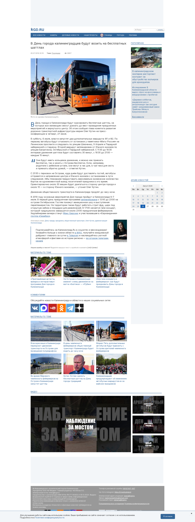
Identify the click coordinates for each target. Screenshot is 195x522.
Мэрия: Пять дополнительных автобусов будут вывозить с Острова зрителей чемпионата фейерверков (111, 347)
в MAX (78, 232)
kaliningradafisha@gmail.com (116, 498)
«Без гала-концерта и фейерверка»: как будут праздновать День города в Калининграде (109, 283)
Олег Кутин (89, 221)
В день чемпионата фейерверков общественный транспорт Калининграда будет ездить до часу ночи (78, 347)
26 (143, 206)
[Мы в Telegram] (70, 308)
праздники (59, 221)
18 (138, 203)
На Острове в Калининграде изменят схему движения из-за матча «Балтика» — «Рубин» (78, 281)
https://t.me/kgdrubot (123, 492)
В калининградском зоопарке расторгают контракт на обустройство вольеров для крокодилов (145, 76)
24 (133, 206)
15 (157, 200)
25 (138, 206)
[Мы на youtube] (52, 308)
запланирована (89, 199)
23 (162, 203)
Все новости (138, 117)
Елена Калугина (120, 241)
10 (133, 200)
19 (143, 203)
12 (143, 200)
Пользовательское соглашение (111, 504)
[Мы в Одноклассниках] (61, 308)
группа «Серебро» (40, 216)
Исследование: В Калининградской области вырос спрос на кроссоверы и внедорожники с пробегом (146, 91)
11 (138, 200)
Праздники (56, 53)
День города (50, 221)
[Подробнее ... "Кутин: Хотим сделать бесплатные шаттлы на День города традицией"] (78, 373)
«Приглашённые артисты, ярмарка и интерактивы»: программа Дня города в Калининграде (43, 283)
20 (148, 203)
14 (152, 200)
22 (157, 203)
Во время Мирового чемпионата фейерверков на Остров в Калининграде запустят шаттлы (44, 380)
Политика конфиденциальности (136, 504)
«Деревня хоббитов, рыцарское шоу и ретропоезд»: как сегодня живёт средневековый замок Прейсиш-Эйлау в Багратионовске (145, 106)
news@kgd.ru (129, 496)
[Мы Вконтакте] (35, 308)
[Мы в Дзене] (79, 308)
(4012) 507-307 (129, 489)
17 (133, 203)
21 (152, 203)
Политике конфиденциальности (49, 517)
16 (162, 200)
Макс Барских (70, 213)
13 (148, 200)
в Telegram (72, 235)
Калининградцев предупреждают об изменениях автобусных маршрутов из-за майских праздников (111, 380)
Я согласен (167, 516)
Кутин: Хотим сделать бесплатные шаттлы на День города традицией (77, 378)
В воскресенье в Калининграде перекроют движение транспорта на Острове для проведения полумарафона (45, 347)
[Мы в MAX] (44, 308)
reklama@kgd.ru (120, 500)
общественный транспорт (74, 221)
